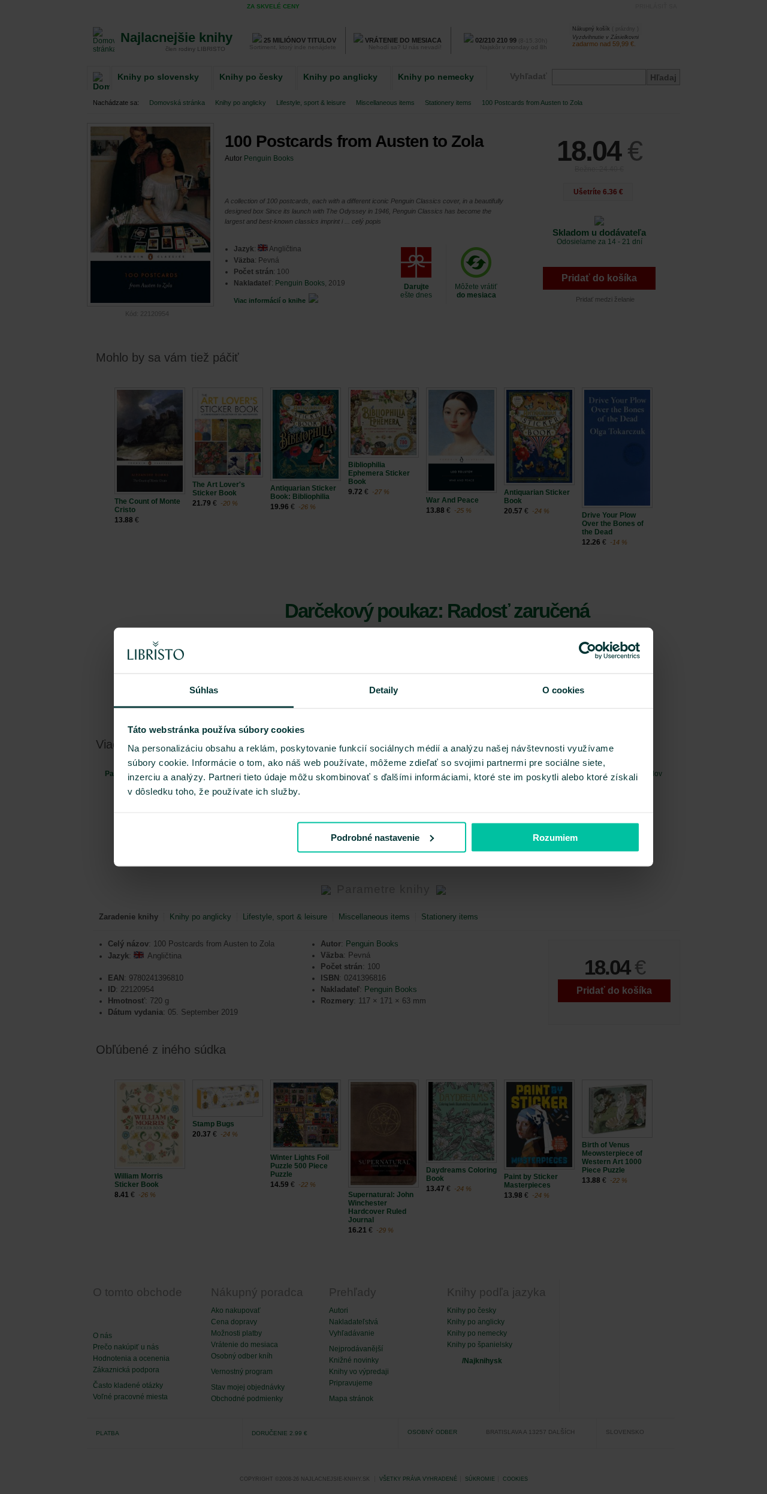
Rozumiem (555, 837)
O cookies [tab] (563, 690)
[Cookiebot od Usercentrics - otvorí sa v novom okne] (587, 651)
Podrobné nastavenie (375, 837)
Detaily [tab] (383, 690)
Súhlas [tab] (204, 690)
